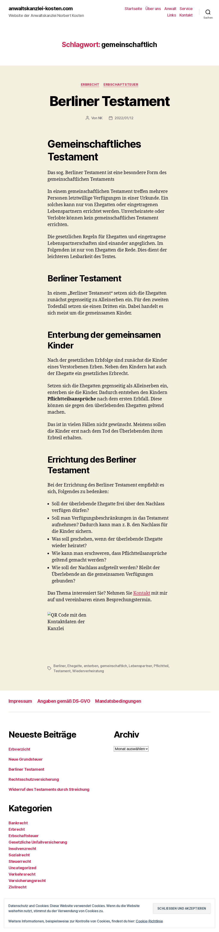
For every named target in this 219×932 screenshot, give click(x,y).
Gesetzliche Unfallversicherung (38, 842)
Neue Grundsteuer (26, 759)
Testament (62, 671)
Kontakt (186, 15)
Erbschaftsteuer (121, 85)
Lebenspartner (140, 666)
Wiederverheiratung (88, 671)
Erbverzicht (19, 749)
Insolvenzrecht (22, 848)
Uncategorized (22, 868)
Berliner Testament (109, 101)
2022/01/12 (124, 118)
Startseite (133, 8)
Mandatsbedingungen (118, 701)
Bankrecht (18, 823)
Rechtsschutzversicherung (34, 779)
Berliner (59, 666)
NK (100, 118)
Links (171, 15)
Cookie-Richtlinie (149, 921)
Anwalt (170, 8)
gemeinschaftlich (113, 666)
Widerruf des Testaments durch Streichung (49, 789)
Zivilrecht (17, 887)
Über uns (153, 8)
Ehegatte (74, 666)
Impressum (20, 701)
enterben (91, 666)
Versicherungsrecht (27, 880)
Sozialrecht (19, 855)
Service (186, 8)
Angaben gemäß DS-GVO (63, 701)
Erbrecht (90, 85)
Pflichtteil (161, 666)
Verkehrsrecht (22, 874)
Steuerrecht (20, 861)
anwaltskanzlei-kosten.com (41, 8)
